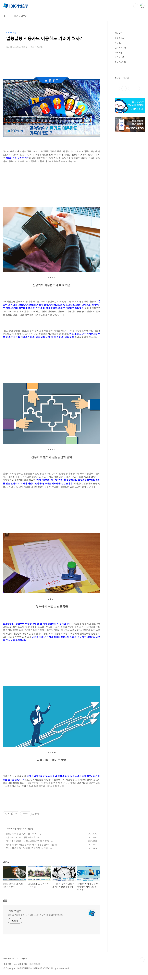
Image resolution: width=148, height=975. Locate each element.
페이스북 (117, 88)
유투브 (137, 88)
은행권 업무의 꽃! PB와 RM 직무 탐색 (22, 833)
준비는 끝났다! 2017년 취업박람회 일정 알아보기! (27, 848)
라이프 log (11, 828)
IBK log (118, 52)
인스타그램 (124, 88)
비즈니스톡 (119, 57)
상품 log (118, 42)
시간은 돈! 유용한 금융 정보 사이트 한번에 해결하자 (28, 840)
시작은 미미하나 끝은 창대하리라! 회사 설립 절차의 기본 (30, 844)
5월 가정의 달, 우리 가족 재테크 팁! (21, 837)
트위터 (130, 88)
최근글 (117, 77)
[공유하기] (12, 813)
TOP (142, 959)
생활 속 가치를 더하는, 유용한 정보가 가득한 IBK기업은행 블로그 (35, 915)
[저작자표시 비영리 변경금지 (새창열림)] (35, 813)
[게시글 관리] (16, 813)
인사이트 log (120, 47)
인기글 (126, 77)
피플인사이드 (120, 61)
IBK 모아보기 (20, 16)
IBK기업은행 (15, 911)
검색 (135, 6)
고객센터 (23, 958)
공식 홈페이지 (8, 958)
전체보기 (118, 33)
